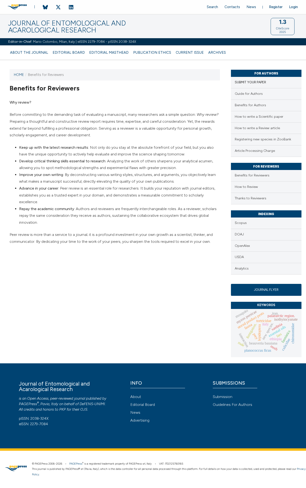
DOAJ (239, 234)
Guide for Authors (249, 94)
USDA (239, 257)
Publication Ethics (152, 52)
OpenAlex (242, 246)
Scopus (241, 223)
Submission (222, 396)
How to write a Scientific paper (259, 117)
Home (19, 75)
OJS (83, 409)
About (135, 396)
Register (276, 7)
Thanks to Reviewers (250, 198)
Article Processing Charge (255, 151)
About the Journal (29, 52)
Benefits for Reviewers (252, 175)
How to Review (246, 187)
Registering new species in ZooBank (263, 139)
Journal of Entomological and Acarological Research (67, 27)
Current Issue (190, 52)
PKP (62, 409)
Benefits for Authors (250, 105)
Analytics (242, 268)
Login (293, 7)
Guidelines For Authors (232, 404)
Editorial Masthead (109, 52)
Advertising (139, 420)
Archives (217, 52)
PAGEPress (28, 404)
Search (212, 7)
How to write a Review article (257, 128)
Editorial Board (69, 52)
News (251, 7)
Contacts (232, 7)
